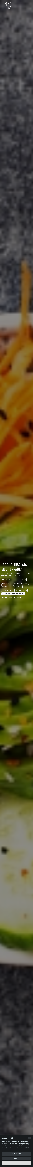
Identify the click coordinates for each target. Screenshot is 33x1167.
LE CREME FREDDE (8, 590)
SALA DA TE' (18, 587)
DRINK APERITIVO (21, 590)
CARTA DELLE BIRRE (8, 601)
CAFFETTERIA (22, 579)
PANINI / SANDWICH (8, 597)
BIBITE (26, 583)
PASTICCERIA (18, 583)
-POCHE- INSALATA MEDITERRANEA (13, 594)
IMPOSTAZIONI (16, 1153)
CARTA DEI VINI (21, 601)
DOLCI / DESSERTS (22, 597)
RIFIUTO (16, 1158)
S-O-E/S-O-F (8, 583)
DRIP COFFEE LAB (9, 579)
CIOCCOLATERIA (7, 587)
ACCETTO (17, 1163)
